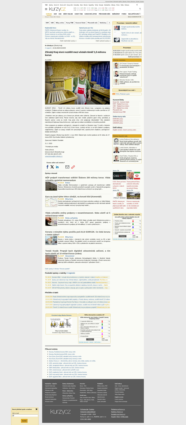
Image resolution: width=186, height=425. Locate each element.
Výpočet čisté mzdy (50, 386)
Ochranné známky (102, 392)
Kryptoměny (83, 392)
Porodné (72, 398)
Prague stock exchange (121, 401)
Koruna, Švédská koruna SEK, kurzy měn (62, 352)
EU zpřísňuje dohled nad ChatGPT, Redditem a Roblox (96, 34)
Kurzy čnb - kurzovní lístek (121, 102)
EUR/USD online (118, 119)
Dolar (73, 388)
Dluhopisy (82, 388)
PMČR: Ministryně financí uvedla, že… (57, 30)
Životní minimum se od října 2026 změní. (58, 34)
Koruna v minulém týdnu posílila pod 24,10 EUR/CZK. (96, 38)
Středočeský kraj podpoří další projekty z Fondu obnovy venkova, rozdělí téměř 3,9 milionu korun (83, 299)
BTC (85, 8)
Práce (118, 5)
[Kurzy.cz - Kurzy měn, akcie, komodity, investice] (57, 11)
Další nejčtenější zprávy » (68, 41)
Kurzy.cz (47, 16)
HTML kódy (124, 417)
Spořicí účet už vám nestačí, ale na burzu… (134, 54)
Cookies (91, 409)
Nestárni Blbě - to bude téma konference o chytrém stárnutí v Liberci (73, 277)
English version (119, 397)
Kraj (69, 120)
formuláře (103, 401)
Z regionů (48, 48)
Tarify (96, 5)
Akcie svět (63, 5)
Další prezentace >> (135, 57)
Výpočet (54, 383)
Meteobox (133, 1)
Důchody (64, 402)
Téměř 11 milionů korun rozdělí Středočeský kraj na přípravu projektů (74, 307)
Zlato (95, 8)
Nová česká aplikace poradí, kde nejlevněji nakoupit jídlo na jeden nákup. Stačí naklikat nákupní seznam (131, 143)
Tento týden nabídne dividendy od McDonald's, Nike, (95, 30)
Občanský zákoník (102, 395)
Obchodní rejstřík (117, 1)
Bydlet (137, 1)
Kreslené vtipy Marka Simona (61, 315)
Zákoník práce (101, 397)
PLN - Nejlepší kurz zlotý (120, 108)
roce (46, 127)
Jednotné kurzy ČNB (119, 112)
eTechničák (122, 390)
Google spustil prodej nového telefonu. (132, 50)
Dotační (47, 135)
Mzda (70, 393)
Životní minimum (49, 397)
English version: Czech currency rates (124, 130)
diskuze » (92, 342)
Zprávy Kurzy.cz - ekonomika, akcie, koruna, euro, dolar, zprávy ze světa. (72, 361)
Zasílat (24, 421)
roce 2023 (74, 135)
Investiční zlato (87, 397)
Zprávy (51, 5)
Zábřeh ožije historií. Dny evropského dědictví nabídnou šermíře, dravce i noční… (77, 285)
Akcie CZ (56, 5)
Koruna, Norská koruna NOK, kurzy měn (62, 354)
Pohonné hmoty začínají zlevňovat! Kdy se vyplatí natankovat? (128, 75)
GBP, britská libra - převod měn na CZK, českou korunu (66, 367)
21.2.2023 (48, 60)
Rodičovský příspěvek (51, 395)
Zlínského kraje (59, 152)
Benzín (89, 399)
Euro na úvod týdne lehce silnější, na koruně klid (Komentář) (73, 197)
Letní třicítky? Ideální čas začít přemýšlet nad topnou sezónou (130, 150)
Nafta (92, 399)
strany (63, 129)
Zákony (113, 5)
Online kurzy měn (119, 116)
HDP (88, 390)
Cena (119, 386)
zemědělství (88, 122)
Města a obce (100, 386)
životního (96, 122)
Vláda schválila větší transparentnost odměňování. (95, 36)
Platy (73, 393)
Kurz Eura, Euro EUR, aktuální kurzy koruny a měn (65, 356)
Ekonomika (83, 390)
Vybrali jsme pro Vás (86, 28)
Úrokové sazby (66, 386)
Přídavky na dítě (49, 390)
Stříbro (93, 397)
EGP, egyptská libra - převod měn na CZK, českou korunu (67, 376)
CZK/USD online (118, 121)
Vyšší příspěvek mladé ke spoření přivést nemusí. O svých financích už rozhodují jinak (131, 159)
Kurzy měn (70, 5)
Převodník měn (93, 23)
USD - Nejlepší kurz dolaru (121, 106)
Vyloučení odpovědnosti (87, 412)
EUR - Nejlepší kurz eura (120, 104)
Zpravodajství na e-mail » (127, 90)
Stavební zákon (101, 399)
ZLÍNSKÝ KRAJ (50, 108)
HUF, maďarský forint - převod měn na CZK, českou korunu (68, 372)
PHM (85, 399)
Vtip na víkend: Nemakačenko (54, 38)
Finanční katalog (119, 392)
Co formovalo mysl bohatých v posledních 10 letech (130, 66)
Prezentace (127, 48)
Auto (116, 386)
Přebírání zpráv (125, 94)
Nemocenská (65, 398)
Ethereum (93, 392)
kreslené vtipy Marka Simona (61, 331)
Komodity (76, 5)
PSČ (106, 386)
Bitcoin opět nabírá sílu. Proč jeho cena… (133, 52)
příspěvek (58, 127)
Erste (106, 10)
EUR (47, 23)
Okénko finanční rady (120, 136)
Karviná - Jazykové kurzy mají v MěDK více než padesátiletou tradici (74, 282)
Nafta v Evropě (84, 401)
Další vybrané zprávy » (103, 41)
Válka (122, 5)
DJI (84, 10)
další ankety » (97, 342)
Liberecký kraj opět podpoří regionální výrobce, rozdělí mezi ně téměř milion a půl (78, 304)
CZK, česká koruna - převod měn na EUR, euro (64, 370)
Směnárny (103, 23)
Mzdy (91, 390)
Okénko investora (119, 60)
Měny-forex (69, 199)
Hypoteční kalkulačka (50, 399)
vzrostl (70, 112)
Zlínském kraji (91, 125)
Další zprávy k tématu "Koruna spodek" (57, 269)
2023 (50, 137)
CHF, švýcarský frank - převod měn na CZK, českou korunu (68, 374)
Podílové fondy (90, 388)
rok (87, 127)
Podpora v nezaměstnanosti (69, 400)
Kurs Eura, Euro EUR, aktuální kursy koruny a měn (65, 358)
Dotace (67, 183)
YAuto (128, 1)
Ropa (95, 10)
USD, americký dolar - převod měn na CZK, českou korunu (67, 363)
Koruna (58, 16)
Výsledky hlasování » (84, 342)
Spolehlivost (125, 386)
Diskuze (127, 5)
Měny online (60, 23)
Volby (116, 394)
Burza (81, 386)
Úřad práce (65, 393)
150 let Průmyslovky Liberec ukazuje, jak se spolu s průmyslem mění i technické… (78, 288)
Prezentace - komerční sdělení (127, 23)
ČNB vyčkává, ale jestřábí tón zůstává (130, 82)
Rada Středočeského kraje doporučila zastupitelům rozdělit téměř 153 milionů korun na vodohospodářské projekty (89, 296)
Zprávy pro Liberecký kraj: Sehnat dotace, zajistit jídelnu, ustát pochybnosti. (75, 280)
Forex (124, 14)
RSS (117, 94)
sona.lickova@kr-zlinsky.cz (53, 156)
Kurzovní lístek (80, 23)
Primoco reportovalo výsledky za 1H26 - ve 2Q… (60, 36)
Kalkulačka (107, 5)
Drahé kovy (83, 395)
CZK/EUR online (118, 123)
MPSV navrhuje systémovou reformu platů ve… (60, 32)
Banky (64, 383)
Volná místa (70, 391)
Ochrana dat (84, 409)
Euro (70, 388)
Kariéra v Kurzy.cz (117, 412)
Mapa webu (121, 394)
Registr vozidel (119, 388)
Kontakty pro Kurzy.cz (118, 414)
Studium (142, 1)
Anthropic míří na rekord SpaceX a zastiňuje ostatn (95, 32)
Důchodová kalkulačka (51, 388)
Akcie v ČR (116, 170)
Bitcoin (86, 5)
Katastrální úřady (101, 390)
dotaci (59, 112)
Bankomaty (70, 383)
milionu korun (70, 108)
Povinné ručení (49, 401)
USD (52, 23)
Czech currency (119, 399)
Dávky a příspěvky (71, 218)
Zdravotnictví (69, 256)
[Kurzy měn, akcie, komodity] (61, 412)
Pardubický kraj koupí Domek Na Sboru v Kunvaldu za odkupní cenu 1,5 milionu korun (80, 302)
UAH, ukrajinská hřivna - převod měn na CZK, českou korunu (68, 365)
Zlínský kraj (89, 108)
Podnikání (100, 383)
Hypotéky (91, 5)
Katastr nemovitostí (102, 388)
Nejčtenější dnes (50, 28)
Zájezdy (124, 1)
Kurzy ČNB (69, 23)
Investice (129, 170)
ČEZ (106, 8)
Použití (113, 417)
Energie (101, 5)
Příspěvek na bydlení (50, 392)
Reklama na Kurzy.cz (118, 409)
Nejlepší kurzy (134, 14)
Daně (98, 401)
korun (86, 112)
